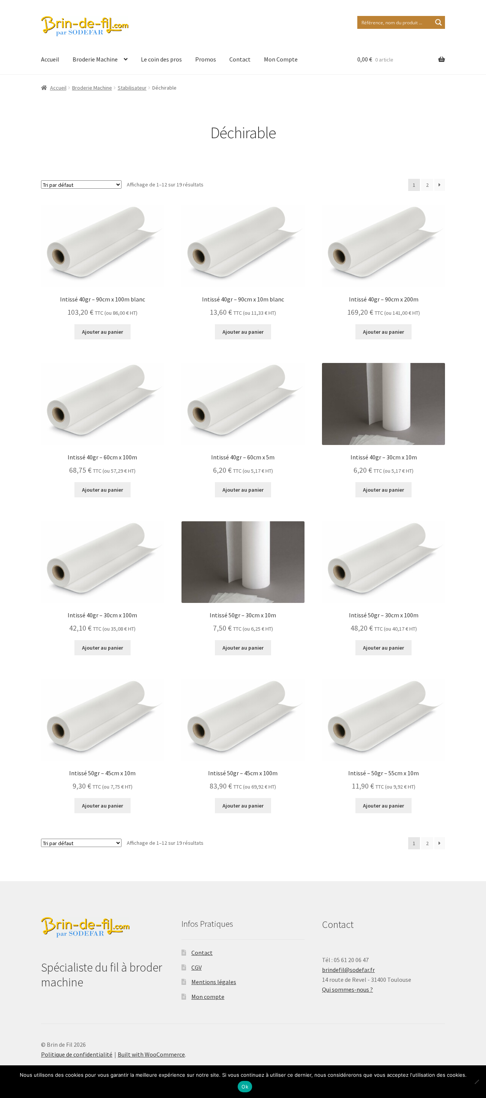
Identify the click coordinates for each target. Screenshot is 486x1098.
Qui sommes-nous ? (347, 989)
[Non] (476, 1081)
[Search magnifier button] (438, 22)
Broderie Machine (95, 59)
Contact (240, 59)
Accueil (50, 59)
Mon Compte (281, 59)
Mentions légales (213, 982)
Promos (205, 59)
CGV (196, 967)
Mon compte (207, 996)
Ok (244, 1087)
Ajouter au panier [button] (102, 331)
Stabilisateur (132, 87)
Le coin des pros (161, 59)
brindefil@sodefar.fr (348, 969)
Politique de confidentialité (76, 1054)
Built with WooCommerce (151, 1054)
